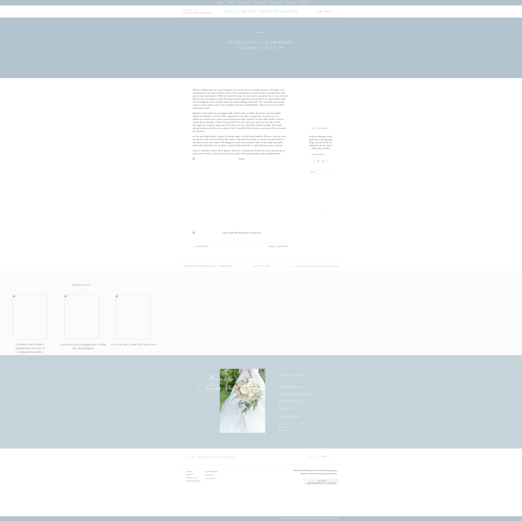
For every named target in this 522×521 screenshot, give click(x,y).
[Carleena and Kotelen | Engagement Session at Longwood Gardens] (30, 317)
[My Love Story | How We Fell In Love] (133, 317)
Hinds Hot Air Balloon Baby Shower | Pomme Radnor (208, 266)
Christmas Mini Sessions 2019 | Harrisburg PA (316, 266)
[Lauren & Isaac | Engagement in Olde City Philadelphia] (81, 317)
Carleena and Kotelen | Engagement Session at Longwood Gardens (30, 348)
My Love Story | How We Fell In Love (134, 344)
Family (261, 33)
